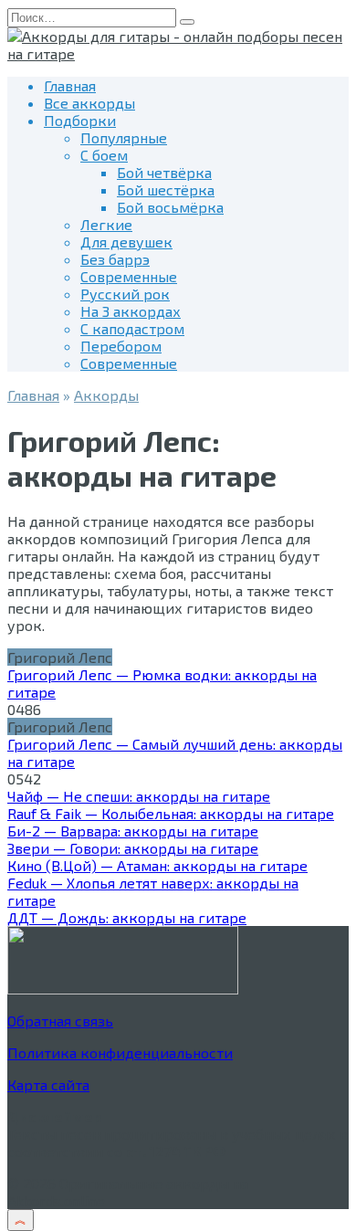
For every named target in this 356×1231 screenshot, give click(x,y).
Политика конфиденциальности (120, 1052)
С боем (104, 154)
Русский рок (125, 293)
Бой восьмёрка (170, 207)
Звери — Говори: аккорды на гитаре (132, 848)
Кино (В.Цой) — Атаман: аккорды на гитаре (157, 865)
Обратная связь (60, 1020)
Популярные (123, 137)
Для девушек (126, 241)
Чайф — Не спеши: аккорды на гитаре (138, 796)
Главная (70, 85)
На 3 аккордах (130, 311)
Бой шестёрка (166, 189)
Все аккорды (89, 102)
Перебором (121, 345)
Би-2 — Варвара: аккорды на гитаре (132, 830)
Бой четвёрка (164, 172)
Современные (128, 276)
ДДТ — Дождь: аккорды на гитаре (126, 917)
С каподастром (132, 328)
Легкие (106, 224)
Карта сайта (48, 1084)
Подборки (80, 120)
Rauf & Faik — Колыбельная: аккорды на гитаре (170, 813)
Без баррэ (115, 259)
